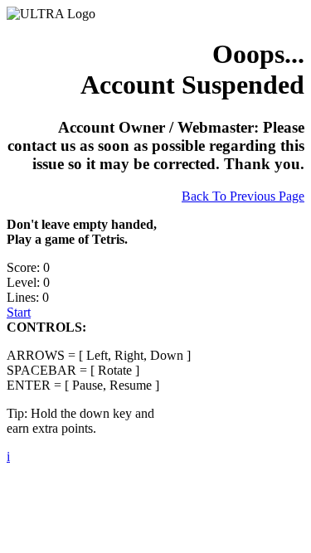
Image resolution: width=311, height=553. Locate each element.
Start (19, 312)
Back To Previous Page (243, 196)
